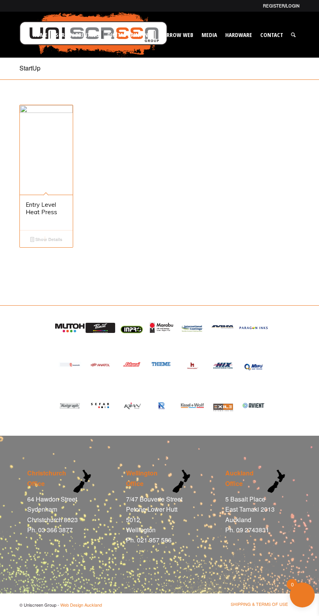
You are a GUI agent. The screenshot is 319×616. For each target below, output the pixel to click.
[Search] (293, 34)
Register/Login (281, 6)
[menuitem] (279, 6)
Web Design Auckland (81, 605)
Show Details (48, 239)
